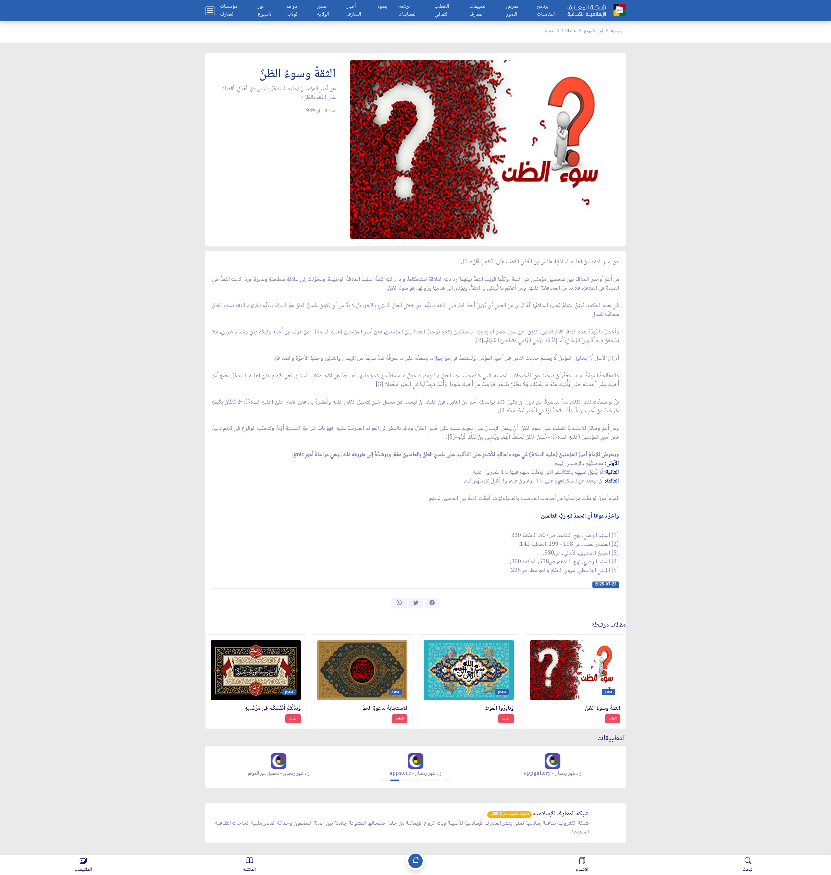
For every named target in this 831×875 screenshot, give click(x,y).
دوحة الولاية (292, 11)
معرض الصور (512, 11)
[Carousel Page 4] (416, 780)
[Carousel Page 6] (437, 780)
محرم (549, 31)
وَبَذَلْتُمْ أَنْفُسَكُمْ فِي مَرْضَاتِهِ (273, 708)
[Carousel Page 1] (384, 780)
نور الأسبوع (265, 11)
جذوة (383, 7)
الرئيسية (618, 31)
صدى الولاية (323, 11)
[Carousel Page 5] (426, 780)
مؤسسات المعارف (228, 11)
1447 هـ (569, 31)
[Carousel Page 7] (447, 780)
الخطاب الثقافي (442, 11)
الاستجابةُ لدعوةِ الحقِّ (384, 708)
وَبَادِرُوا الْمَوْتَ (499, 708)
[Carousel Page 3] (406, 780)
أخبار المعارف (354, 11)
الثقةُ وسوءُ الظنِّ (602, 708)
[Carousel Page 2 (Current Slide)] (394, 780)
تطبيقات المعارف (477, 11)
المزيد (612, 718)
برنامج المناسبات (546, 11)
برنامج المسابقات (407, 11)
